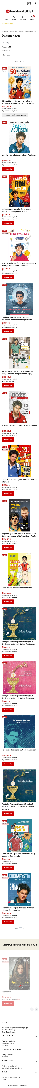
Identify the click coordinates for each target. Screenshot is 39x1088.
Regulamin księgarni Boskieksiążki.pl (15, 1028)
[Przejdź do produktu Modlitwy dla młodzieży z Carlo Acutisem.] (19, 137)
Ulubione (5, 1045)
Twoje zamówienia (8, 1041)
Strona (17, 62)
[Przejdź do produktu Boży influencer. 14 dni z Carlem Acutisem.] (19, 407)
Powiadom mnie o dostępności (15, 115)
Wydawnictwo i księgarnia (11, 1077)
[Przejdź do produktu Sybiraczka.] (19, 973)
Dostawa (5, 1057)
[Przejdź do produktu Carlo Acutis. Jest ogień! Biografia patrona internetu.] (19, 461)
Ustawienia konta (8, 1043)
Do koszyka (8, 169)
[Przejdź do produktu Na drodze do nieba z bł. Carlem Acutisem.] (19, 731)
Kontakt (4, 1079)
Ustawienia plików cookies (11, 1068)
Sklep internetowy (17, 1085)
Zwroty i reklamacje (9, 1030)
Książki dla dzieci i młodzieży (28, 31)
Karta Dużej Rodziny (9, 1032)
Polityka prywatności (9, 1066)
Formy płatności (7, 1055)
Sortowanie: (6, 51)
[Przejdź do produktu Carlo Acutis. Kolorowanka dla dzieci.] (19, 569)
